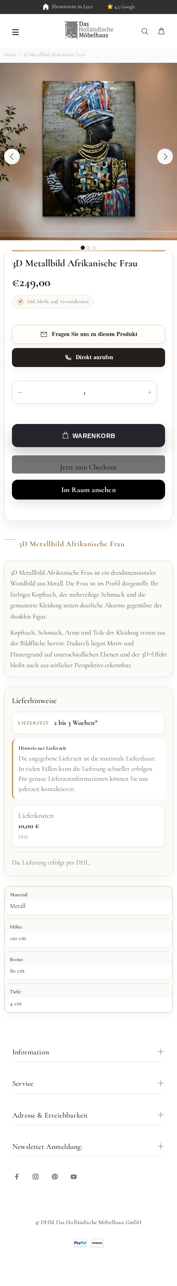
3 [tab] (94, 248)
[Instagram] (35, 1176)
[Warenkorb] (161, 31)
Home (10, 54)
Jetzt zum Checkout (88, 466)
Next (165, 156)
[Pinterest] (54, 1176)
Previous (12, 156)
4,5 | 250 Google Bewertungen (110, 6)
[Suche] (146, 31)
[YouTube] (73, 1176)
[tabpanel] (88, 151)
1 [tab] (83, 248)
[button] (15, 31)
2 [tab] (88, 248)
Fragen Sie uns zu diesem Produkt (94, 333)
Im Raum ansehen (88, 489)
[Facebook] (16, 1176)
